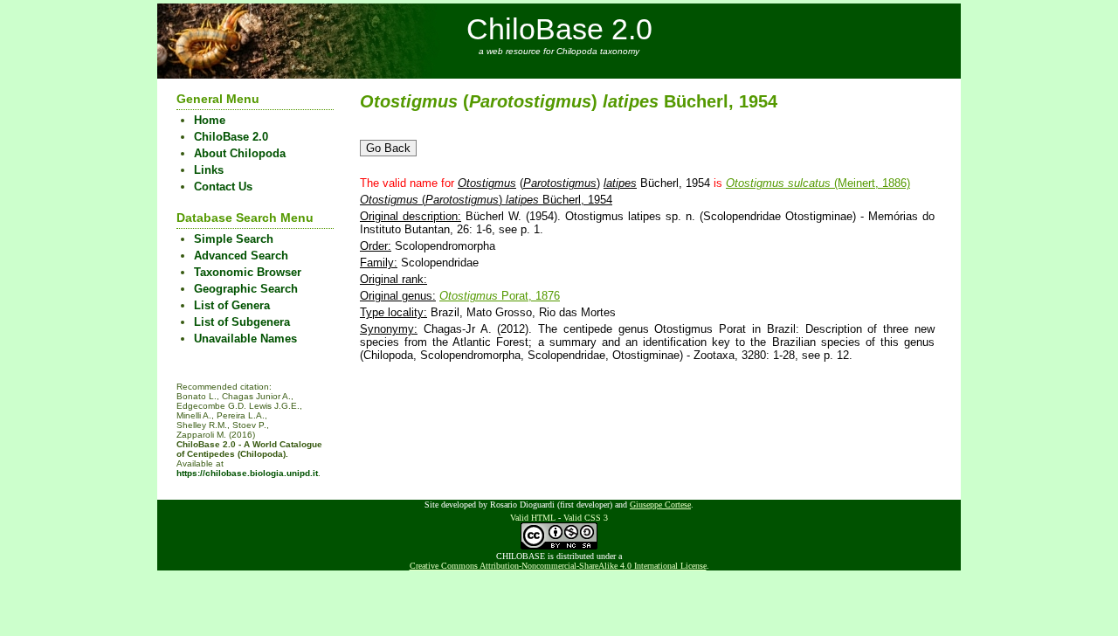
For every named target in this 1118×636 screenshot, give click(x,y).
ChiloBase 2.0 (559, 28)
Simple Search (233, 238)
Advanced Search (241, 255)
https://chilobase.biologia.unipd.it (247, 473)
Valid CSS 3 (585, 517)
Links (209, 169)
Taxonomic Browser (247, 272)
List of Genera (232, 305)
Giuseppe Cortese (660, 504)
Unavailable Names (245, 338)
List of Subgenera (242, 321)
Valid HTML (533, 517)
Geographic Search (246, 288)
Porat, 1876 (499, 295)
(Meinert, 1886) (818, 183)
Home (209, 120)
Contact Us (223, 186)
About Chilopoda (240, 153)
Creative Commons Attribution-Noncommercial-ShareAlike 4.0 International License (558, 565)
